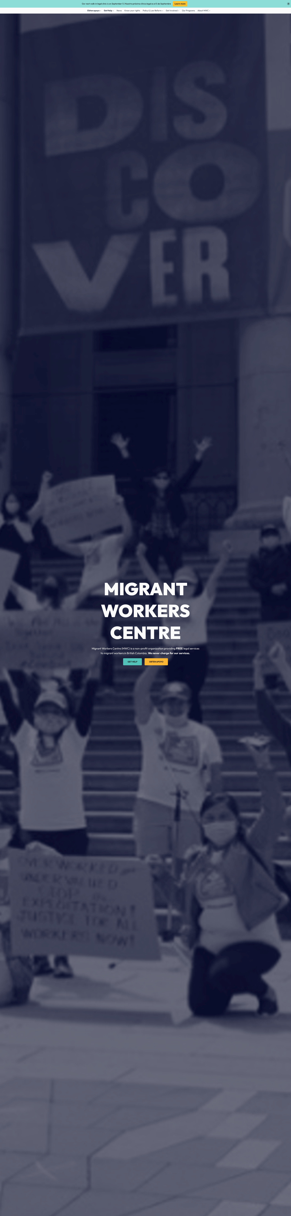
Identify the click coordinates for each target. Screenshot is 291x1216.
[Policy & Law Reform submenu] (162, 10)
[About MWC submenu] (209, 10)
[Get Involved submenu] (178, 10)
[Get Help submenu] (113, 10)
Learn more (180, 3)
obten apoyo (156, 661)
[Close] (288, 3)
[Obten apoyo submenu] (100, 10)
